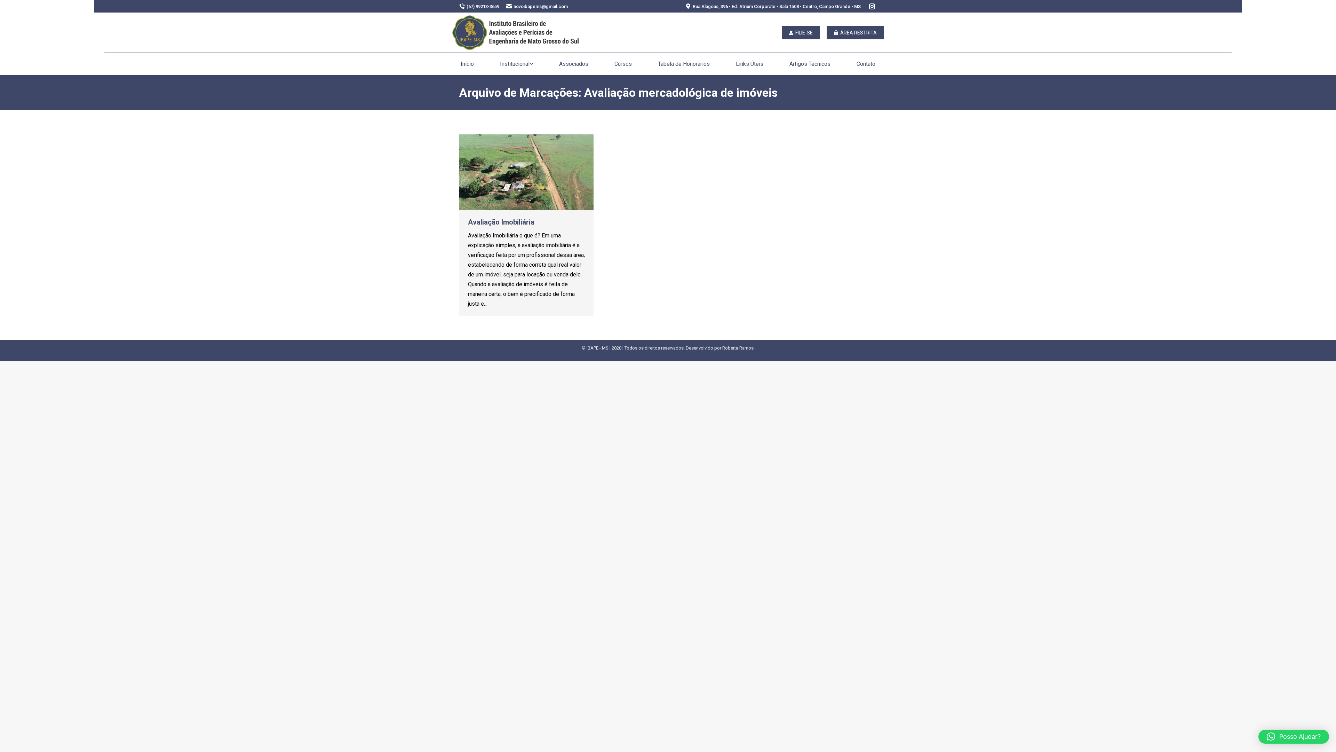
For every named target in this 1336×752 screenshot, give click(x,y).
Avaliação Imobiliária (501, 222)
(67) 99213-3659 (483, 6)
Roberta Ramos (738, 348)
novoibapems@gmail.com (541, 6)
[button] (1293, 737)
